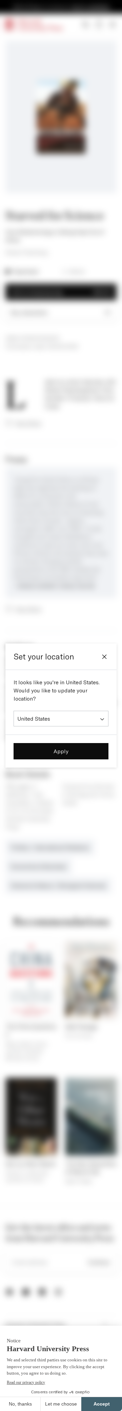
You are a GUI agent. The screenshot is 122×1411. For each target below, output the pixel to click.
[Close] (104, 657)
